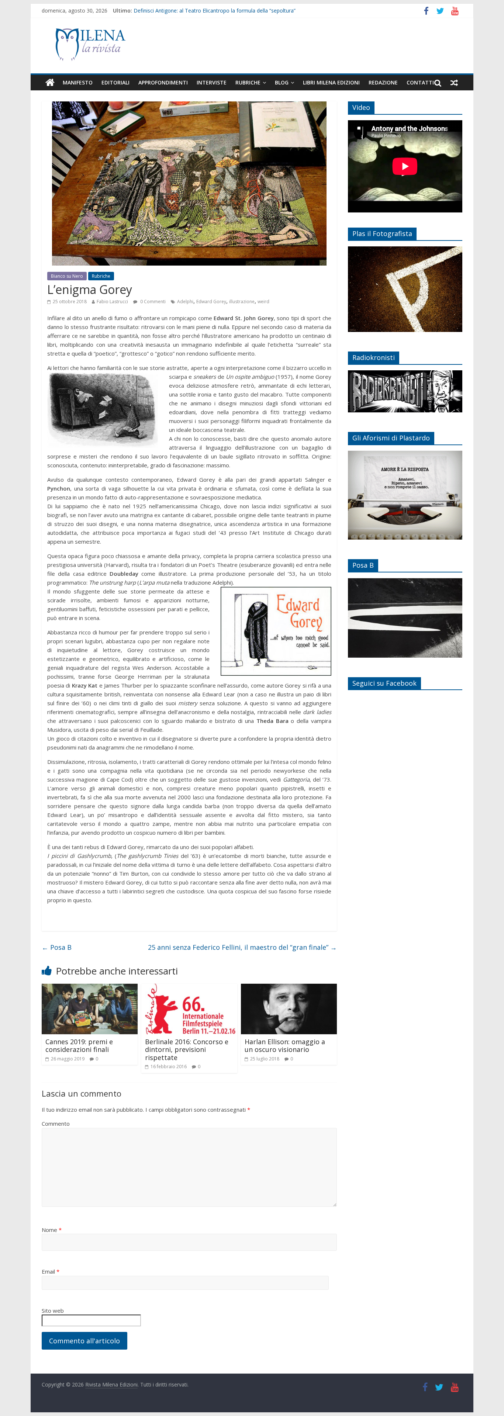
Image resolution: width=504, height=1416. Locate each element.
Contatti (420, 82)
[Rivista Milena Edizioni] (50, 82)
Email (50, 1271)
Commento (56, 1123)
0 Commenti (152, 301)
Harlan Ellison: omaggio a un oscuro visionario (285, 1045)
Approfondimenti (163, 82)
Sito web (53, 1310)
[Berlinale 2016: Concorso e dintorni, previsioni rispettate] (189, 988)
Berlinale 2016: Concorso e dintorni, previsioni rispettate (186, 1049)
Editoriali (115, 82)
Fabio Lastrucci (112, 301)
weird (263, 301)
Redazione (383, 82)
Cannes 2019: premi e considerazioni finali (79, 1045)
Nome (52, 1229)
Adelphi (185, 301)
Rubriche (247, 82)
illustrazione (242, 301)
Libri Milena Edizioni (331, 82)
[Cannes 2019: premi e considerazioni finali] (90, 988)
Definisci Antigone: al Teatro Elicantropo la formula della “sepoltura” (215, 10)
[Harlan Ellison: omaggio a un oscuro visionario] (289, 988)
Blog (282, 82)
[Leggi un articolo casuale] (454, 82)
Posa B (57, 947)
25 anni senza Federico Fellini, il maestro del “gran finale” (242, 947)
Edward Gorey (211, 301)
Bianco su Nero (67, 276)
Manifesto (78, 82)
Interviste (212, 82)
